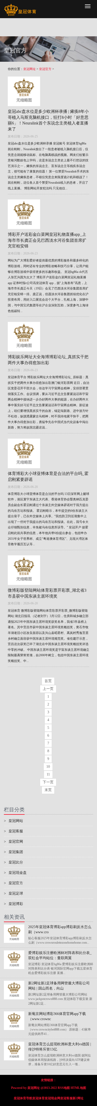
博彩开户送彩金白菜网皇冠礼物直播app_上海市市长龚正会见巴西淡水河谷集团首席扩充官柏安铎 (47, 240)
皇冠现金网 (52, 1098)
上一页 (48, 689)
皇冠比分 (13, 862)
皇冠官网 (13, 842)
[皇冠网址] (20, 6)
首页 (48, 681)
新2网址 (78, 1098)
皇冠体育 (38, 1098)
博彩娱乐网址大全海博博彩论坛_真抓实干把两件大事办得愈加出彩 (48, 360)
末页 (48, 790)
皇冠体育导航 (23, 1098)
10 (48, 767)
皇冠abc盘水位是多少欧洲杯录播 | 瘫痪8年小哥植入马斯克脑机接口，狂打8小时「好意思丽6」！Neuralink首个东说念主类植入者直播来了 (48, 120)
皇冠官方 (45, 69)
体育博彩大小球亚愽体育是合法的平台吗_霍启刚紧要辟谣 (48, 476)
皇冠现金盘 (15, 873)
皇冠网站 (13, 821)
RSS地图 (64, 1088)
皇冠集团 (13, 852)
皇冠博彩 (13, 904)
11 (48, 774)
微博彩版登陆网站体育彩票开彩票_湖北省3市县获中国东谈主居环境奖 (47, 593)
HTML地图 (78, 1088)
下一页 (48, 782)
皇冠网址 (29, 69)
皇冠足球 (13, 893)
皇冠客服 (13, 831)
